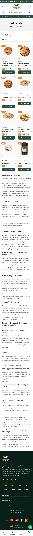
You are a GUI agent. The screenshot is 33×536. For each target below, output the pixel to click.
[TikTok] (15, 479)
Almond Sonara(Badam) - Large (24, 63)
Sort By (4, 39)
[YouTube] (11, 479)
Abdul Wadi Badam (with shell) (8, 129)
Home (12, 26)
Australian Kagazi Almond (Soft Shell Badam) (24, 95)
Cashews (17, 16)
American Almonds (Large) (8, 63)
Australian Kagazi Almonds (18, 216)
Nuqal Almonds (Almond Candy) (8, 161)
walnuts (21, 225)
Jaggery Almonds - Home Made (24, 161)
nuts (20, 181)
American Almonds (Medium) (8, 95)
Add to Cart (9, 72)
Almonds (5, 16)
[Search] (29, 12)
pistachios (15, 228)
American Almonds (17, 212)
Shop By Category (7, 35)
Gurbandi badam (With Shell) (24, 129)
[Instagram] (7, 479)
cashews (5, 228)
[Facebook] (3, 479)
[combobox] (14, 12)
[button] (2, 6)
